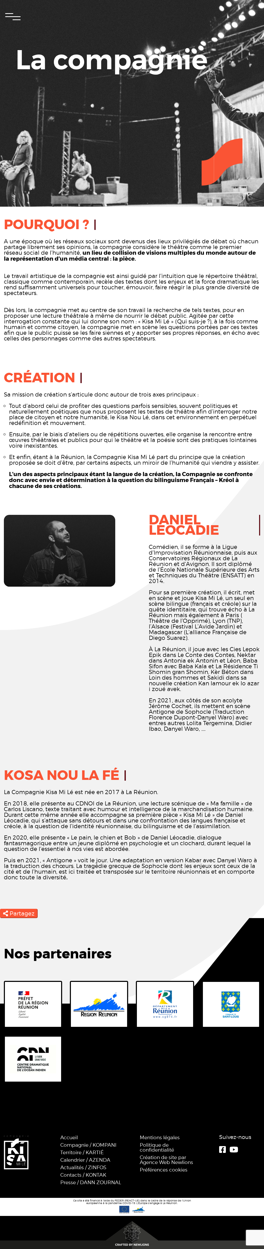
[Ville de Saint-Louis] (231, 1004)
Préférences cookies (163, 1170)
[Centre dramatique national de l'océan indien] (33, 1059)
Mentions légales (160, 1138)
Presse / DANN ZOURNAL (90, 1182)
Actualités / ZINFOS (83, 1167)
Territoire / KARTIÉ (82, 1152)
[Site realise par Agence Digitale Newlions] (132, 1234)
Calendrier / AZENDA (85, 1160)
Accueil (69, 1138)
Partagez (21, 913)
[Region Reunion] (99, 1004)
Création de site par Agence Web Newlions (166, 1159)
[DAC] (33, 1004)
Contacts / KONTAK (83, 1175)
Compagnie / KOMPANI (88, 1145)
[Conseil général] (165, 1004)
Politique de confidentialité (157, 1147)
